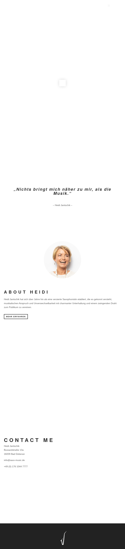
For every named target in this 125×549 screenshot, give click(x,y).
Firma (99, 437)
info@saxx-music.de (14, 460)
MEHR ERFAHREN (16, 317)
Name (69, 437)
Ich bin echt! (75, 513)
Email (68, 455)
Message (70, 473)
